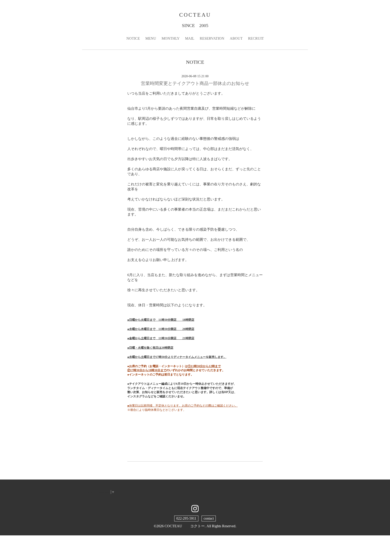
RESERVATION (212, 38)
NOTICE (133, 38)
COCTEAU (195, 15)
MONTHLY (171, 38)
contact (209, 518)
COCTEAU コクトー (185, 526)
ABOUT (236, 38)
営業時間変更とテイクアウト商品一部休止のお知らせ (195, 83)
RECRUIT (256, 38)
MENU (150, 38)
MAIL (189, 38)
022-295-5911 (186, 518)
